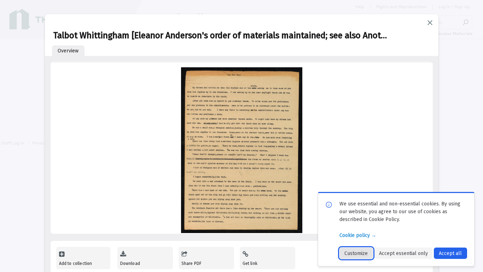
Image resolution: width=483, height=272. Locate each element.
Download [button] (130, 263)
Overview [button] (68, 51)
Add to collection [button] (75, 263)
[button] (430, 22)
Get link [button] (250, 263)
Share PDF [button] (191, 263)
